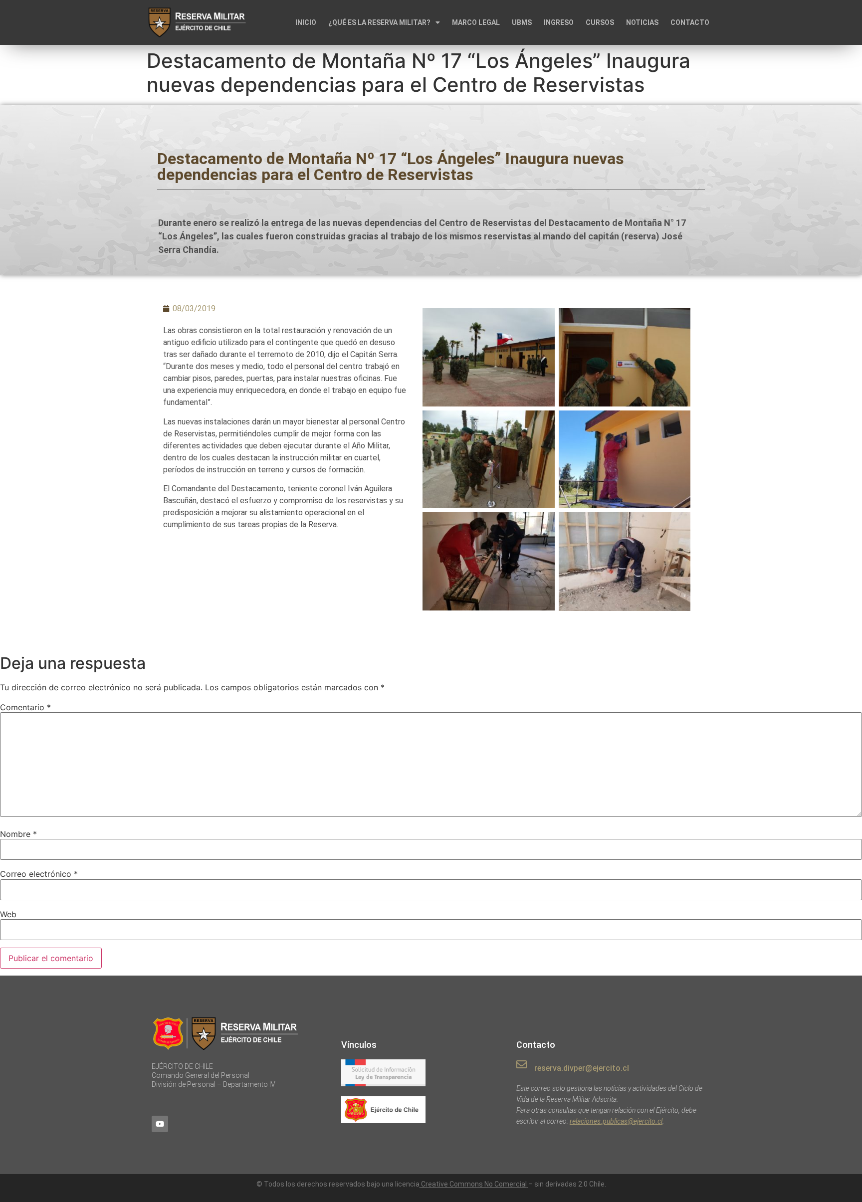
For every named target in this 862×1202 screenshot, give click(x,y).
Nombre (18, 834)
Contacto (689, 22)
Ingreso (559, 22)
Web (8, 914)
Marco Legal (476, 22)
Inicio (305, 22)
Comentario (25, 707)
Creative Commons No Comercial (474, 1184)
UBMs (522, 22)
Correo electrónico (39, 874)
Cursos (600, 22)
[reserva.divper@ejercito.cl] (521, 1064)
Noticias (642, 22)
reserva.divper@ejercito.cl (581, 1068)
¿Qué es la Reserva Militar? (379, 22)
